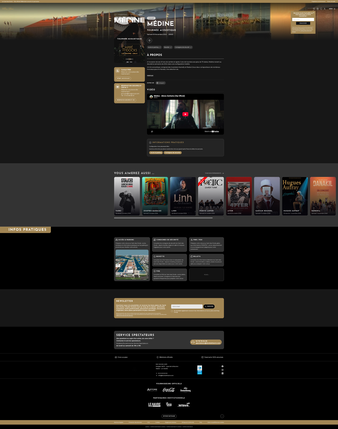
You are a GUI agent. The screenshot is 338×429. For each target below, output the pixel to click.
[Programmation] (317, 8)
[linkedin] (222, 373)
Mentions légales (118, 422)
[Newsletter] (314, 8)
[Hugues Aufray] (295, 196)
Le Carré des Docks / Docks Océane (302, 28)
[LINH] (183, 196)
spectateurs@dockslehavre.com (208, 343)
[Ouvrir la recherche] (321, 8)
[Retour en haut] (222, 416)
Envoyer (303, 23)
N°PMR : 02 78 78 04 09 (123, 78)
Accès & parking (156, 152)
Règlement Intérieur (170, 422)
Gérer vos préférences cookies (215, 422)
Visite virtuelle (331, 1)
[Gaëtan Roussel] (267, 196)
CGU (148, 422)
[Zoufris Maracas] (155, 196)
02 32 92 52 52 (162, 373)
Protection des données (135, 422)
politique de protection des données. (124, 315)
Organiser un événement (318, 1)
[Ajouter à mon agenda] (149, 40)
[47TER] (239, 196)
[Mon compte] (324, 8)
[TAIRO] (127, 196)
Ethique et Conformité (188, 422)
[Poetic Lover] (211, 196)
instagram (162, 83)
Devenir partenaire (169, 416)
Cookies (157, 422)
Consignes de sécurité (172, 152)
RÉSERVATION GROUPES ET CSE (126, 100)
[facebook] (222, 366)
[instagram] (222, 369)
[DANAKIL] (323, 196)
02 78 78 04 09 (201, 341)
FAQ (201, 422)
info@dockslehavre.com (165, 375)
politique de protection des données (302, 31)
